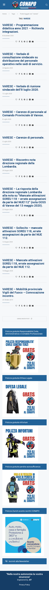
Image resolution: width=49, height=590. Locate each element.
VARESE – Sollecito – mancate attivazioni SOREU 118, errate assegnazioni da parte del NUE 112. (22, 233)
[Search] (46, 5)
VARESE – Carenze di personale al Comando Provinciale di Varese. (24, 113)
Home (4, 14)
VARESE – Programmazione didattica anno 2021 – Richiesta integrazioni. (23, 28)
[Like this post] (16, 42)
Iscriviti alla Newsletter (19, 561)
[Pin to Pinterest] (24, 42)
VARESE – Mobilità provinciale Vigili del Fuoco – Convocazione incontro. (23, 293)
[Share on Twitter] (22, 41)
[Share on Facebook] (19, 42)
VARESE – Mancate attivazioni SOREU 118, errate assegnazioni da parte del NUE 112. (23, 264)
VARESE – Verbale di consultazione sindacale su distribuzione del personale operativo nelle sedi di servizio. (22, 59)
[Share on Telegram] (30, 42)
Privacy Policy (24, 585)
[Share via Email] (33, 42)
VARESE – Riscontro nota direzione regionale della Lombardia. (18, 163)
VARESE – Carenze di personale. (23, 137)
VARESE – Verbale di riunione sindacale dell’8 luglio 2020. (21, 88)
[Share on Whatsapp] (27, 42)
